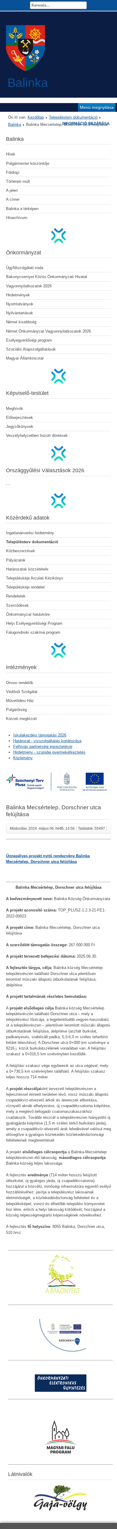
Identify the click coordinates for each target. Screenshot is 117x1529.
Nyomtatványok (19, 304)
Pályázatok (16, 560)
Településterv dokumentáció (73, 117)
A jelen (12, 190)
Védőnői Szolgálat (22, 691)
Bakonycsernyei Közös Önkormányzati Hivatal (46, 276)
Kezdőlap (36, 117)
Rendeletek (16, 596)
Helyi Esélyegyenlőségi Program (34, 623)
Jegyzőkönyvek (19, 426)
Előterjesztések (19, 417)
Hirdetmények (18, 295)
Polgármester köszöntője (27, 163)
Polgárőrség (16, 709)
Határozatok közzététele (27, 569)
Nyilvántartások (19, 313)
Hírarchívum (16, 217)
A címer (13, 199)
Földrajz (13, 172)
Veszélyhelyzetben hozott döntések (37, 435)
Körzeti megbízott (21, 718)
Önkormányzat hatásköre (28, 614)
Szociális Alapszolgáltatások (31, 349)
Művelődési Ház (20, 700)
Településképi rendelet (25, 587)
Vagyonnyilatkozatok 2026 (29, 286)
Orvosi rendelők (19, 682)
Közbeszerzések (20, 551)
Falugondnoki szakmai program (33, 632)
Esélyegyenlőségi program (29, 340)
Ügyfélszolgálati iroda (24, 267)
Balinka (14, 124)
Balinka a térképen (22, 208)
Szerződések (17, 605)
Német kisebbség (21, 322)
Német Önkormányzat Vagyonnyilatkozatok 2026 (48, 331)
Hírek (10, 154)
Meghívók (14, 408)
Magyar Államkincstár (25, 358)
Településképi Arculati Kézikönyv (34, 578)
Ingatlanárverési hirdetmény (30, 533)
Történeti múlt (18, 181)
